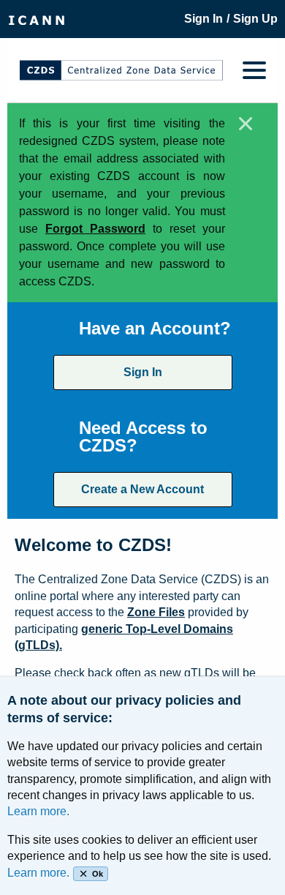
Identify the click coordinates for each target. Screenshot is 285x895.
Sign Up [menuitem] (255, 18)
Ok (97, 873)
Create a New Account (142, 489)
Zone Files (156, 612)
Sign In (142, 372)
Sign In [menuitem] (203, 18)
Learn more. (38, 811)
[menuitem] (36, 19)
